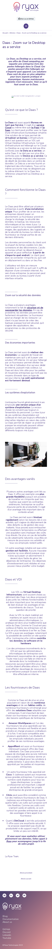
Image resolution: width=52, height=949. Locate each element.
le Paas (35, 127)
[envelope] (6, 895)
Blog (5, 916)
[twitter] (19, 895)
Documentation (11, 919)
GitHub (6, 929)
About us (7, 921)
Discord (6, 932)
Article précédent (26, 873)
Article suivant (26, 879)
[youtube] (24, 895)
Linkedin (7, 935)
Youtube (7, 937)
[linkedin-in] (12, 895)
